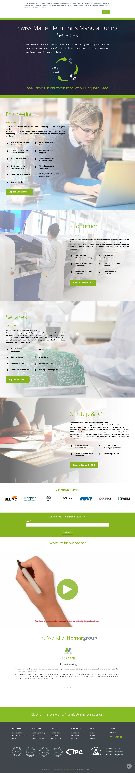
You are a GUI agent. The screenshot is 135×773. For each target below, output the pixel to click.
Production (36, 728)
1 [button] (64, 688)
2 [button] (67, 688)
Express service (56, 738)
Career (112, 728)
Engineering (16, 728)
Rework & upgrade (38, 738)
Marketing (74, 738)
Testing (34, 736)
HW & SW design (17, 733)
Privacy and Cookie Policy (85, 769)
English (92, 733)
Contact (113, 733)
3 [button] (71, 688)
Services (54, 728)
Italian (92, 736)
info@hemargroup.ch (69, 769)
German (93, 738)
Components (55, 733)
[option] (67, 668)
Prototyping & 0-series (19, 736)
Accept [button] (106, 12)
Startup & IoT (76, 728)
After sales (55, 736)
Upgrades (15, 738)
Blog (92, 728)
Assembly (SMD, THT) (38, 733)
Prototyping (75, 736)
